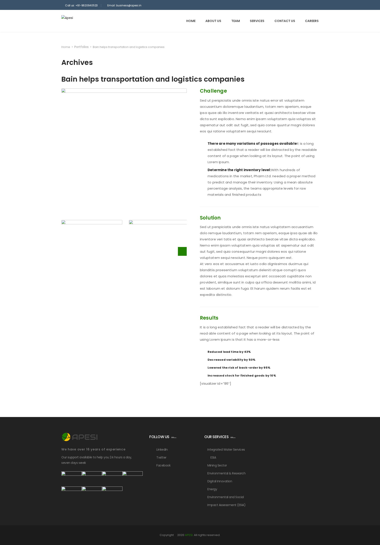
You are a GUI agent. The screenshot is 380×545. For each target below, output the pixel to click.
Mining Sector (217, 465)
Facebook (163, 465)
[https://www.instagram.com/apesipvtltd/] (308, 5)
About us (213, 21)
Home (190, 21)
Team (235, 21)
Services (257, 21)
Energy (212, 489)
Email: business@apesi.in (124, 5)
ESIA (213, 457)
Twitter (161, 457)
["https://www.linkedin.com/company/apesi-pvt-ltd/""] (314, 5)
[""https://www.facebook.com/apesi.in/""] (302, 5)
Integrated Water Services (226, 449)
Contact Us (284, 21)
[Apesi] (80, 20)
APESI (189, 535)
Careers (312, 21)
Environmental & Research (226, 473)
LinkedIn (162, 449)
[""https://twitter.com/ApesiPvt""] (296, 5)
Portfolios (81, 47)
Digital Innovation (219, 481)
